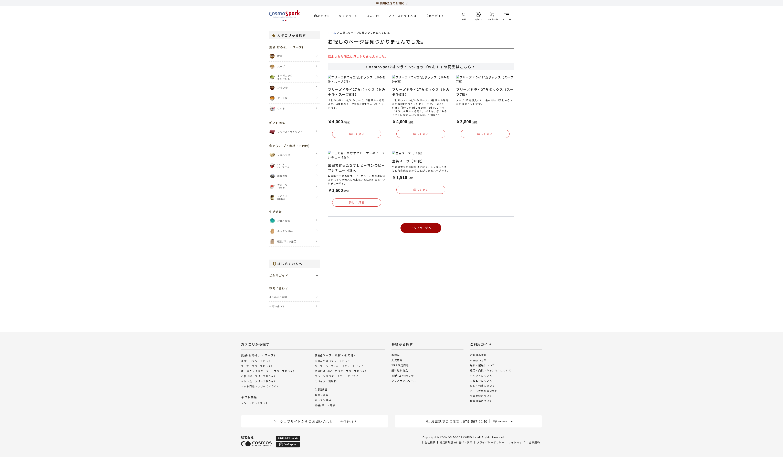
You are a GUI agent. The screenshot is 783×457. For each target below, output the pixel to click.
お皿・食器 (321, 395)
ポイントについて (481, 375)
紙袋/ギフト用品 (325, 405)
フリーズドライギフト (254, 402)
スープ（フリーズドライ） (257, 365)
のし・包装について (482, 385)
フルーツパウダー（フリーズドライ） (338, 376)
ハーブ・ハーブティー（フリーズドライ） (340, 365)
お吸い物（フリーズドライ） (259, 376)
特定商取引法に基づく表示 (456, 442)
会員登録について (481, 396)
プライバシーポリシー (490, 442)
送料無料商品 (400, 370)
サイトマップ (516, 442)
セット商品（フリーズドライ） (260, 386)
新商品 (396, 355)
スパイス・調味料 (326, 381)
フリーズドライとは (402, 16)
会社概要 (430, 442)
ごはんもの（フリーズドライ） (334, 360)
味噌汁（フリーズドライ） (257, 360)
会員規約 (534, 442)
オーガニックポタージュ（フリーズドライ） (268, 370)
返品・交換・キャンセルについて (490, 370)
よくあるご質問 (278, 296)
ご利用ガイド (434, 16)
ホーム (332, 32)
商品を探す (322, 16)
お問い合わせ (276, 306)
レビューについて (481, 380)
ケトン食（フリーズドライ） (259, 381)
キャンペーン (348, 16)
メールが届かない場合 (484, 390)
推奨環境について (481, 401)
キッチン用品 (323, 400)
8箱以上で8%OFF (403, 375)
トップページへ (421, 228)
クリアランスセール (404, 380)
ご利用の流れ (478, 355)
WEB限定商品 (400, 365)
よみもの (373, 16)
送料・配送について (482, 365)
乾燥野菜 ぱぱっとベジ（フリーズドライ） (341, 370)
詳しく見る (357, 134)
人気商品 (397, 360)
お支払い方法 (478, 360)
